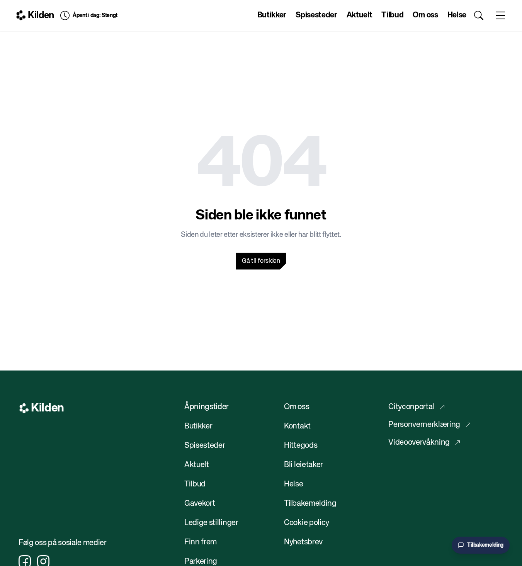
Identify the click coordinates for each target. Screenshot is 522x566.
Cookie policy (306, 523)
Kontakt (297, 426)
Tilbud (392, 15)
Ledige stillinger (211, 523)
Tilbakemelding (310, 504)
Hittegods (300, 446)
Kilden (41, 15)
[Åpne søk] (479, 15)
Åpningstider (206, 407)
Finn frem (200, 542)
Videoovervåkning (419, 443)
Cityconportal (411, 407)
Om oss (425, 15)
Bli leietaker (303, 465)
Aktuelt (359, 15)
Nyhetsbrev (303, 542)
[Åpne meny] (500, 15)
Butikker (271, 15)
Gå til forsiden (261, 261)
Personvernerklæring (424, 425)
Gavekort (199, 504)
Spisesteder (316, 15)
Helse (456, 15)
